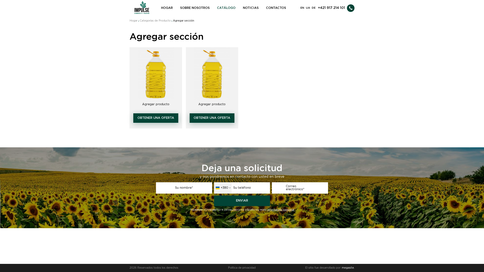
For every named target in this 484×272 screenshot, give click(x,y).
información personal (280, 210)
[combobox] (223, 187)
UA (308, 8)
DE (314, 8)
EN (302, 8)
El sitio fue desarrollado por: (329, 268)
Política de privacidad (242, 268)
